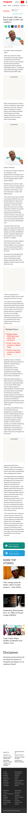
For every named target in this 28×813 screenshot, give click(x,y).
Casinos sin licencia (6, 764)
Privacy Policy (19, 755)
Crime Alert (6, 778)
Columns (5, 777)
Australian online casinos (19, 761)
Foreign (17, 777)
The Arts (17, 794)
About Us (6, 752)
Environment (18, 773)
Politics (22, 5)
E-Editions (16, 5)
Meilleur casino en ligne (19, 757)
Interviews (6, 790)
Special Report (7, 802)
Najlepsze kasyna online (7, 761)
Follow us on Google (17, 10)
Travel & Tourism (19, 797)
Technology (18, 792)
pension (17, 785)
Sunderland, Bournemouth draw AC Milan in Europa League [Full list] (13, 612)
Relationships (6, 800)
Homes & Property (19, 780)
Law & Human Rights (8, 794)
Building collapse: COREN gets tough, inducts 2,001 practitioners (13, 337)
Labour (5, 792)
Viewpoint (17, 800)
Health (16, 778)
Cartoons (17, 795)
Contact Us (6, 755)
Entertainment (18, 772)
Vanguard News (7, 2)
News (9, 5)
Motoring (5, 797)
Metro (4, 795)
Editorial (5, 780)
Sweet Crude (18, 790)
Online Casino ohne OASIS (7, 757)
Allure (5, 772)
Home (4, 5)
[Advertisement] (14, 87)
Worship (17, 804)
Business (6, 11)
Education (6, 784)
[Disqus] (14, 689)
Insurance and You (19, 784)
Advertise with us (19, 752)
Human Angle (18, 782)
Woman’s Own (18, 802)
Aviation (5, 773)
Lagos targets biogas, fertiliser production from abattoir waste (12, 640)
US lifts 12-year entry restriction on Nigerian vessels (14, 345)
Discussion (6, 782)
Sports (5, 804)
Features (17, 775)
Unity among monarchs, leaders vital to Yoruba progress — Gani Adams (12, 584)
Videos (16, 799)
